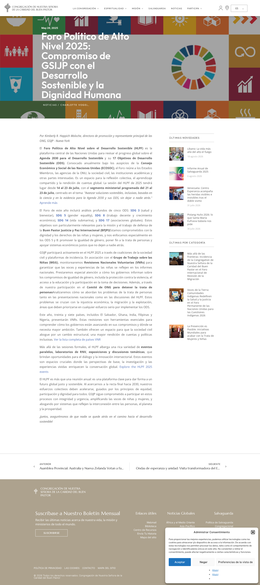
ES (236, 8)
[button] (253, 532)
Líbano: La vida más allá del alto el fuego (199, 150)
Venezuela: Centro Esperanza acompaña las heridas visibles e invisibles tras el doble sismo (200, 194)
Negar (203, 562)
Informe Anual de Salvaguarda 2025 (197, 170)
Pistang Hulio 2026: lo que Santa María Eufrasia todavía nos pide (200, 219)
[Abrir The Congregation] (98, 8)
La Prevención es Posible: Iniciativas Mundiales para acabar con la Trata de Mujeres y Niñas (200, 332)
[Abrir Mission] (142, 8)
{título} (215, 570)
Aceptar (180, 562)
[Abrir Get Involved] (201, 8)
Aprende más (48, 203)
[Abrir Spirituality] (126, 8)
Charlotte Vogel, (74, 104)
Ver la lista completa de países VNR (77, 339)
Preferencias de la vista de (235, 562)
